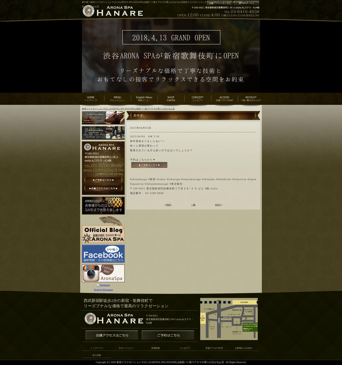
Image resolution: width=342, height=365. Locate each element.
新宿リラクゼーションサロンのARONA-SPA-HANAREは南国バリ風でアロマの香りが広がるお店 (128, 109)
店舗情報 (155, 348)
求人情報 (96, 355)
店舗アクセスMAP (214, 348)
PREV (169, 205)
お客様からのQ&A (243, 348)
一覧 (193, 205)
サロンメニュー (126, 348)
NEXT (218, 205)
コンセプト (185, 348)
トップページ (96, 348)
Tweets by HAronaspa (103, 290)
